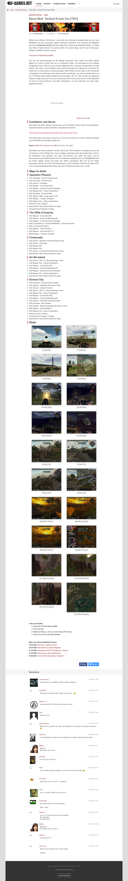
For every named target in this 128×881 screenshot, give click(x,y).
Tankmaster (43, 801)
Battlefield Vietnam (21, 10)
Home (38, 4)
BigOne (41, 745)
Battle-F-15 (42, 701)
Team (78, 866)
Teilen (83, 664)
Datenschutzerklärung (54, 866)
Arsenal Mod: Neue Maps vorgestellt (51, 656)
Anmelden (116, 4)
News (12, 10)
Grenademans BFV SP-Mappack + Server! (53, 650)
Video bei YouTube (83, 118)
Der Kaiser (42, 779)
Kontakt (65, 866)
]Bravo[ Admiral (44, 723)
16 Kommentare (63, 33)
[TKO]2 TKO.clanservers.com (44, 145)
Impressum (72, 866)
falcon (41, 768)
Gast (40, 712)
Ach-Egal (42, 757)
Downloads (60, 4)
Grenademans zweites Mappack (49, 647)
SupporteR (42, 690)
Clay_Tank (42, 846)
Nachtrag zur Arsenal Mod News (49, 653)
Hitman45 (42, 734)
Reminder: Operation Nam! (47, 645)
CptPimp (42, 812)
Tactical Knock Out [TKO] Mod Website (46, 634)
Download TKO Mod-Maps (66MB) (41, 55)
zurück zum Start (64, 875)
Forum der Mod (38, 629)
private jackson (44, 679)
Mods (46, 15)
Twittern (95, 664)
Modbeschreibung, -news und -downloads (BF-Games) (52, 632)
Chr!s (41, 790)
